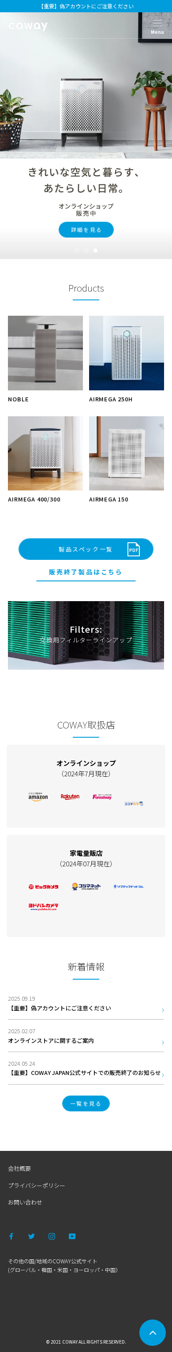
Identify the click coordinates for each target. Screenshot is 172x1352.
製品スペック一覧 (86, 549)
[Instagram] (52, 1235)
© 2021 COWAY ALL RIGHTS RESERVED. (86, 1341)
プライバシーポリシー (36, 1185)
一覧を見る (86, 1103)
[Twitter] (31, 1235)
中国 (110, 1269)
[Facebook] (11, 1235)
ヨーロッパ (86, 1269)
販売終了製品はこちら (86, 571)
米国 (62, 1269)
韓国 (46, 1269)
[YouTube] (72, 1235)
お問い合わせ (25, 1202)
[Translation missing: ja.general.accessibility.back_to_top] (152, 1333)
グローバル (23, 1269)
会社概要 (19, 1168)
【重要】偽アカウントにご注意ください (86, 6)
